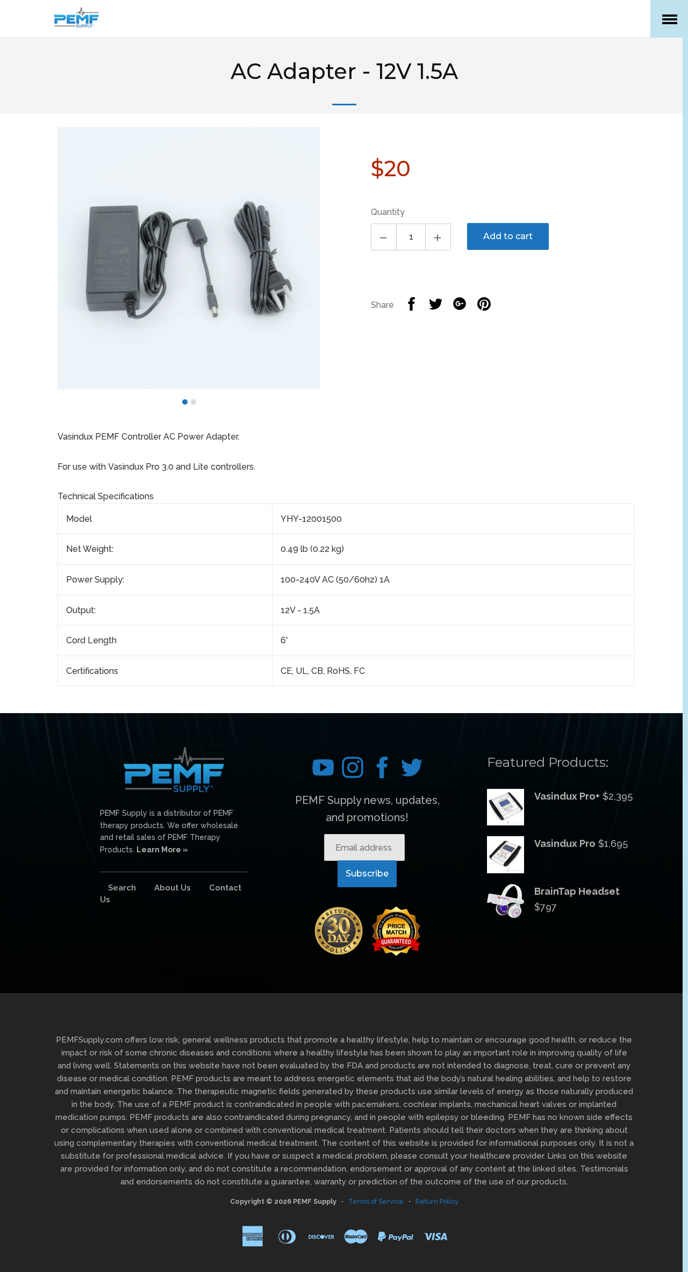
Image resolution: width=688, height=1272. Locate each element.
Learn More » (162, 849)
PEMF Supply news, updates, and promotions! (367, 809)
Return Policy (436, 1201)
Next (337, 264)
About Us (172, 888)
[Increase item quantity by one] (438, 237)
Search (122, 888)
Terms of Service (376, 1201)
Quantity (388, 212)
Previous (41, 264)
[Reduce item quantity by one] (384, 237)
